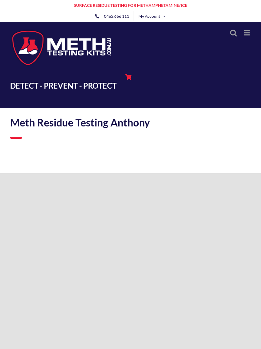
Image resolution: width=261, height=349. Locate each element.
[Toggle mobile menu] (247, 32)
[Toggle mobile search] (233, 32)
